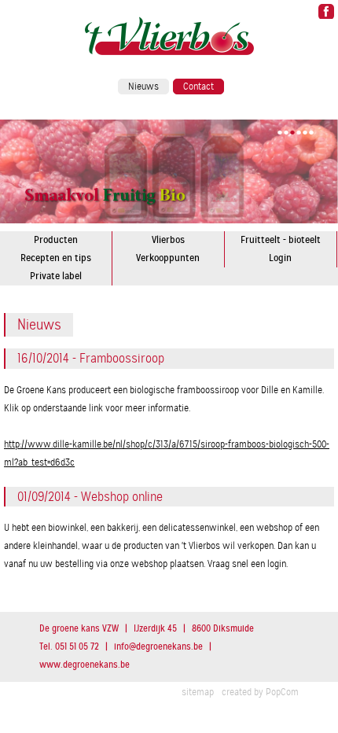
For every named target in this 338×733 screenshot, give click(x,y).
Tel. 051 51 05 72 (69, 646)
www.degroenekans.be (84, 664)
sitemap (198, 692)
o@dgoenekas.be (158, 646)
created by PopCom (260, 692)
